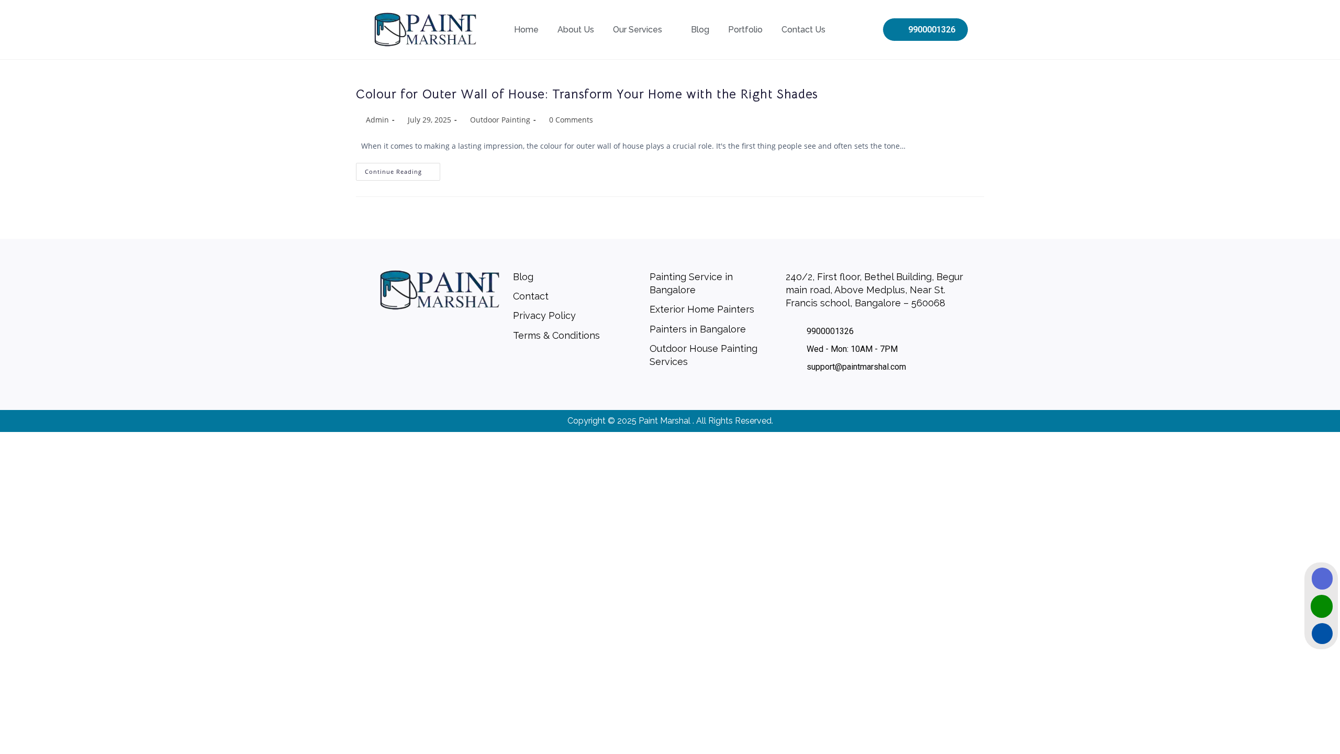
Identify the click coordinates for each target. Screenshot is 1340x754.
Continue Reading (402, 169)
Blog (700, 30)
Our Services (637, 30)
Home (526, 30)
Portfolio (745, 30)
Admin (377, 120)
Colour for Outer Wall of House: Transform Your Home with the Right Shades (587, 94)
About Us (575, 30)
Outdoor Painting (500, 120)
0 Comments (571, 120)
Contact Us (803, 30)
